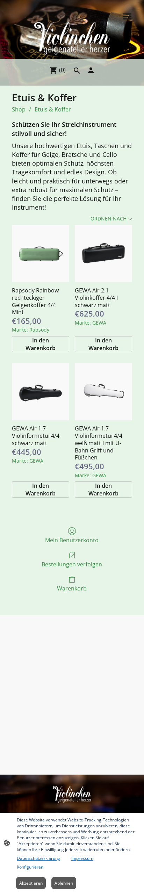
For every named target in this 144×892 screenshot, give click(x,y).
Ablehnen (64, 883)
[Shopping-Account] (91, 70)
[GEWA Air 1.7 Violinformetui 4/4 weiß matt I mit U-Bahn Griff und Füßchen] (103, 392)
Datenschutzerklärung (38, 858)
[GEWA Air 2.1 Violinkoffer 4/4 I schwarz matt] (103, 253)
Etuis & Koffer (53, 109)
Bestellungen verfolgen (72, 564)
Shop (19, 109)
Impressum (82, 858)
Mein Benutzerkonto (72, 540)
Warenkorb (72, 588)
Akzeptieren (31, 883)
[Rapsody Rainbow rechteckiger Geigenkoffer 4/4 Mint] (40, 253)
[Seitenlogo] (71, 38)
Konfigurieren (30, 867)
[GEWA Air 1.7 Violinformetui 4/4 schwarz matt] (40, 392)
